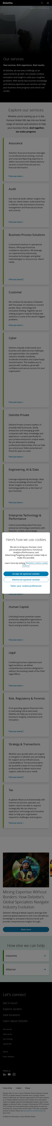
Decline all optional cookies (26, 579)
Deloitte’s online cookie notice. (35, 564)
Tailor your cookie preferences (26, 586)
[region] (26, 563)
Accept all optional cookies (26, 573)
